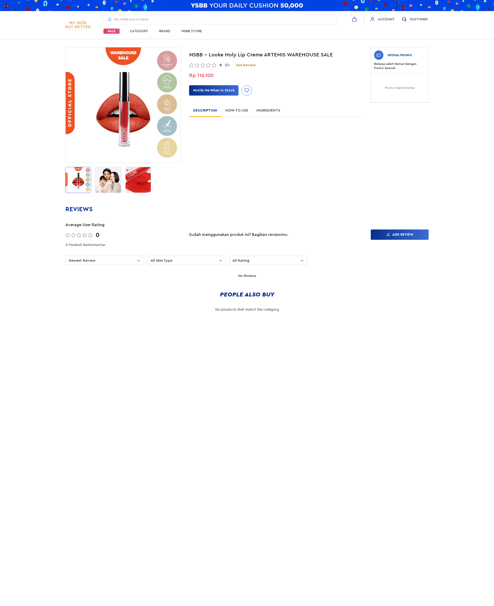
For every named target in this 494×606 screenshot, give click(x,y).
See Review (246, 65)
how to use (236, 110)
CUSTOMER (419, 19)
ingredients (268, 110)
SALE (112, 31)
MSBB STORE (192, 31)
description (205, 110)
